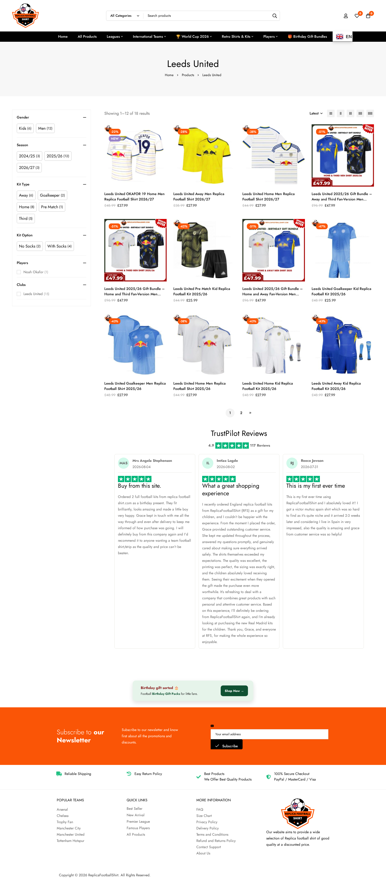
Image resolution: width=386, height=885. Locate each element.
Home (169, 75)
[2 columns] (340, 113)
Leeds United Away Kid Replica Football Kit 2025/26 (336, 386)
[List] (331, 113)
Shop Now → (234, 691)
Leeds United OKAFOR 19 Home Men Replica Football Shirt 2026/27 (134, 196)
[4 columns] (360, 113)
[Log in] (345, 15)
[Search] (275, 16)
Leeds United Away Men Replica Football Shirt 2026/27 (198, 196)
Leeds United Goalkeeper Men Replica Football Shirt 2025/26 (135, 386)
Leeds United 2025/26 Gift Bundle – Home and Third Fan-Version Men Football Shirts (134, 294)
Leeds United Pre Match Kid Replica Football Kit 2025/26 (201, 291)
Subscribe (229, 746)
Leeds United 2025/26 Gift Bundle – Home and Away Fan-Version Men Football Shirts (272, 294)
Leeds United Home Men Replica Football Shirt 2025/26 (199, 386)
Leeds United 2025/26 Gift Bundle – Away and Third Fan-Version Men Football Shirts (342, 199)
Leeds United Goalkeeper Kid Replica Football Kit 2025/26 (341, 291)
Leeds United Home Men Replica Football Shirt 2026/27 (268, 196)
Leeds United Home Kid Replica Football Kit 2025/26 (267, 386)
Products (188, 75)
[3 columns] (350, 113)
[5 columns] (370, 113)
